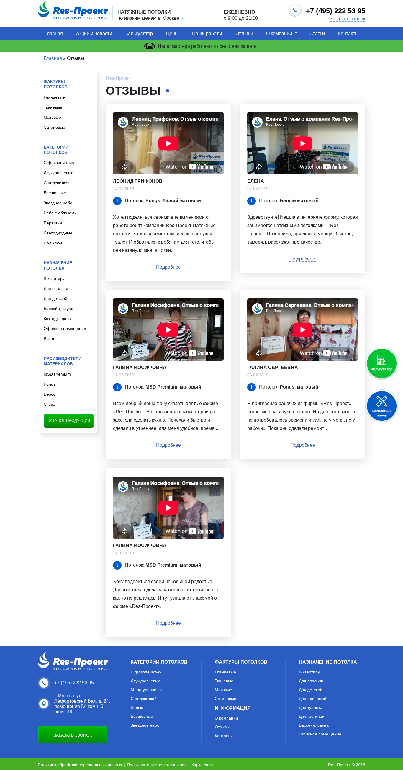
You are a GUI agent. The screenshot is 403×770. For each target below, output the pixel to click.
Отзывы (244, 33)
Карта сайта (203, 765)
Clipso (49, 404)
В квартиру (54, 278)
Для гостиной (312, 716)
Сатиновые (54, 127)
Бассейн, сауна (58, 308)
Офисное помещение (65, 328)
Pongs (49, 384)
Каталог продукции (68, 420)
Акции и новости (94, 33)
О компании (279, 33)
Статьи (317, 33)
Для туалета (310, 707)
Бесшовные (55, 192)
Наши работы (207, 33)
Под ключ (53, 243)
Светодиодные (58, 233)
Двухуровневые (58, 172)
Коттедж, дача (57, 318)
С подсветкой (57, 182)
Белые (137, 707)
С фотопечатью (59, 162)
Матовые (52, 117)
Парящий (53, 223)
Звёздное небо (58, 202)
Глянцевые (54, 97)
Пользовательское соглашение (157, 765)
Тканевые (53, 107)
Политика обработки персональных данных (80, 765)
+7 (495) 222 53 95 (74, 682)
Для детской (55, 298)
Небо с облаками (60, 213)
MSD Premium (57, 374)
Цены (172, 33)
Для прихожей (312, 698)
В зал (49, 338)
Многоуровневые (147, 690)
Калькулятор (139, 33)
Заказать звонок (347, 19)
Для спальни (56, 288)
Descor (50, 394)
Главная (54, 33)
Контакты (348, 33)
